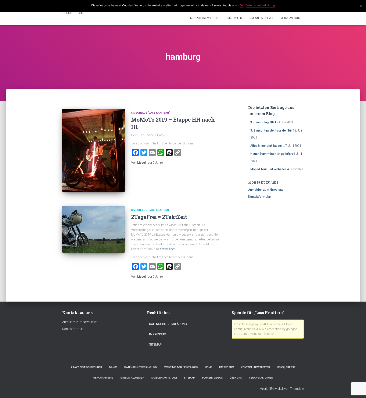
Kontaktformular (259, 196)
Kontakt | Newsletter (204, 17)
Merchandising (291, 17)
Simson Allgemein (132, 377)
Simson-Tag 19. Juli (262, 17)
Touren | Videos (212, 377)
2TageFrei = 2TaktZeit (159, 216)
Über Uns (236, 377)
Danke (113, 367)
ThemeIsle (297, 388)
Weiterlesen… (168, 249)
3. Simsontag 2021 (263, 122)
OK (242, 5)
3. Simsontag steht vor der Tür (271, 130)
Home (208, 367)
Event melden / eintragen (181, 367)
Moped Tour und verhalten (268, 169)
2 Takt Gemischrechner (86, 367)
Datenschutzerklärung (168, 324)
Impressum (157, 334)
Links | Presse (234, 17)
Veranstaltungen (261, 377)
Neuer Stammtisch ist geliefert (271, 153)
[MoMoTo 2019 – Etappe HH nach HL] (93, 150)
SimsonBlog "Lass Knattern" (150, 112)
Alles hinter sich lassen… (267, 145)
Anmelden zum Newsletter (266, 189)
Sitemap (155, 344)
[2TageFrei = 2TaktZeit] (93, 229)
